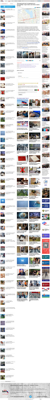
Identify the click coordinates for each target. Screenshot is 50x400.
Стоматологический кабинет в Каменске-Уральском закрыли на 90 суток (22, 209)
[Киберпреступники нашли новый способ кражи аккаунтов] (34, 114)
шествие (28, 48)
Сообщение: (20, 76)
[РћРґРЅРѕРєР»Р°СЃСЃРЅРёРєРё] (36, 7)
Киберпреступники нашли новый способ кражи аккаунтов (34, 118)
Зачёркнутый (21, 77)
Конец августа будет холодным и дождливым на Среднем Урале (22, 152)
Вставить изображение (24, 77)
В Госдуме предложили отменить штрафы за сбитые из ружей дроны (34, 243)
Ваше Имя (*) (20, 72)
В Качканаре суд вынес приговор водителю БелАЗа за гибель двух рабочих (22, 186)
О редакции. (34, 386)
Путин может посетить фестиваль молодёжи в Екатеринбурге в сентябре (21, 277)
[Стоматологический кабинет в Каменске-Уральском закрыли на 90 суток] (22, 204)
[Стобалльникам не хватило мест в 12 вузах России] (22, 114)
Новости (18, 7)
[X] (37, 7)
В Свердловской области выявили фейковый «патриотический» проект (28, 65)
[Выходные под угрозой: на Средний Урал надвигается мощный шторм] (34, 215)
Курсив (19, 77)
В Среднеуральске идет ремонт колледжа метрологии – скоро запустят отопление (34, 152)
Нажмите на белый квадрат (23, 90)
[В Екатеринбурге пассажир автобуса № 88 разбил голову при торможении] (34, 261)
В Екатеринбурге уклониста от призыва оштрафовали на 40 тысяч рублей (22, 163)
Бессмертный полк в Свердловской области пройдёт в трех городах (27, 67)
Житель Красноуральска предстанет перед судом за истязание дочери (34, 186)
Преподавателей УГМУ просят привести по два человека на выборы (34, 174)
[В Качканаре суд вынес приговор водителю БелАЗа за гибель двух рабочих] (22, 181)
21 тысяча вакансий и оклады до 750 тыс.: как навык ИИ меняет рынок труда (22, 231)
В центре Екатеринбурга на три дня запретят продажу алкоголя (22, 174)
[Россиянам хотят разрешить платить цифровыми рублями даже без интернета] (22, 215)
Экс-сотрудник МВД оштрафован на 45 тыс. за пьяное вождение (33, 197)
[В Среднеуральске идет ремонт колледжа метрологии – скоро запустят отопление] (34, 147)
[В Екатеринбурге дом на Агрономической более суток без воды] (34, 124)
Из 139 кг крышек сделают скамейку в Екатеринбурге (21, 288)
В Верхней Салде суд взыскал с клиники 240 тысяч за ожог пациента (34, 231)
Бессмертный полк (24, 48)
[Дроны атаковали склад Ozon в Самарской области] (22, 136)
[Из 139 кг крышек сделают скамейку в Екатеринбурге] (22, 283)
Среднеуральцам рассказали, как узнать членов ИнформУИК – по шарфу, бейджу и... (22, 299)
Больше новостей (7, 381)
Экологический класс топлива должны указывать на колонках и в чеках (34, 107)
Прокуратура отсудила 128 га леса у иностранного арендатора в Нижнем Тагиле (22, 197)
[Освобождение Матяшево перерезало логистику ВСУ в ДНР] (34, 295)
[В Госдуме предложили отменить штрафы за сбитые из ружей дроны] (34, 238)
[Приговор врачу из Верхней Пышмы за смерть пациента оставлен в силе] (34, 283)
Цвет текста (22, 77)
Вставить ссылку (25, 77)
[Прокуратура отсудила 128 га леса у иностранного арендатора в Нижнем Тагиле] (22, 192)
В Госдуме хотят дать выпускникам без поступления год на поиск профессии (34, 163)
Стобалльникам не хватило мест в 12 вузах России (22, 118)
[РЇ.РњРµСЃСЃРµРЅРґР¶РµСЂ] (34, 7)
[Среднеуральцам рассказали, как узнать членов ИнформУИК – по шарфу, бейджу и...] (22, 295)
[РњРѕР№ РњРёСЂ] (32, 60)
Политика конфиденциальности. (26, 386)
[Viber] (38, 7)
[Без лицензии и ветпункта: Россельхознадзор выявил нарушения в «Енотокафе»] (22, 238)
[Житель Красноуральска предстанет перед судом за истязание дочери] (34, 181)
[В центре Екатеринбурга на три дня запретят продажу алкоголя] (22, 170)
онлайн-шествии (25, 47)
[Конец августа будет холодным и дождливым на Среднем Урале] (22, 147)
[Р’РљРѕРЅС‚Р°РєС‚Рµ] (35, 7)
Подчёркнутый (20, 77)
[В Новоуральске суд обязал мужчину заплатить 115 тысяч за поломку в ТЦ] (34, 249)
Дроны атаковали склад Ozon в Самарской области (22, 140)
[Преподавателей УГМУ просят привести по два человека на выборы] (34, 170)
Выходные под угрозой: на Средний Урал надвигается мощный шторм (33, 220)
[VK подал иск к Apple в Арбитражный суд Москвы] (22, 261)
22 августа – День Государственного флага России (22, 107)
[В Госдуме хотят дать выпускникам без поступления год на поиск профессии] (34, 158)
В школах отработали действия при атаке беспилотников (34, 277)
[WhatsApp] (39, 7)
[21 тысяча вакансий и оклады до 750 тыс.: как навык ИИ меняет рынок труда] (22, 226)
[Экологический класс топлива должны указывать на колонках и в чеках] (34, 102)
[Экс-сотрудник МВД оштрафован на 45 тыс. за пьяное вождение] (34, 192)
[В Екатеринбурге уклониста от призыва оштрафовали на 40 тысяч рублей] (22, 158)
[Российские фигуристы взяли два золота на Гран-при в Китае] (22, 124)
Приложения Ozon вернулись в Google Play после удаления (34, 208)
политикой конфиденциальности (21, 92)
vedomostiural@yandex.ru (18, 396)
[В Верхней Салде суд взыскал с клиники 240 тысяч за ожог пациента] (34, 226)
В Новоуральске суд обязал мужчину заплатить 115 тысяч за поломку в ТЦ (34, 254)
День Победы (20, 48)
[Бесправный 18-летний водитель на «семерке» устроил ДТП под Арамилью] (34, 136)
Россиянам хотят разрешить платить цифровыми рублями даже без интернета (22, 220)
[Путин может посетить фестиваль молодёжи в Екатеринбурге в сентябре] (22, 272)
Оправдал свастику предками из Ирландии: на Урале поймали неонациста (22, 254)
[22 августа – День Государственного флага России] (22, 102)
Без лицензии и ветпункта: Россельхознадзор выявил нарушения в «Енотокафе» (21, 243)
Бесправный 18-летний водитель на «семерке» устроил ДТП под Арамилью (34, 140)
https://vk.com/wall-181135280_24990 (33, 42)
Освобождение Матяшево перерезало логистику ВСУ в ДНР (34, 299)
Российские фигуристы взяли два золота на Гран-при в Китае (22, 129)
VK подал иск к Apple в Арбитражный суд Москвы (21, 265)
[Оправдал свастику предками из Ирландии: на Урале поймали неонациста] (22, 249)
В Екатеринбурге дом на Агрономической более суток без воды (34, 129)
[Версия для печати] (39, 60)
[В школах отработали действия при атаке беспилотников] (34, 272)
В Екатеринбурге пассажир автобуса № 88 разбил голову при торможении (34, 265)
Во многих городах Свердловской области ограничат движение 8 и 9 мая (28, 66)
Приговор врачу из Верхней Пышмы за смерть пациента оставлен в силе (34, 288)
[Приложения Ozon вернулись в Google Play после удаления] (34, 204)
